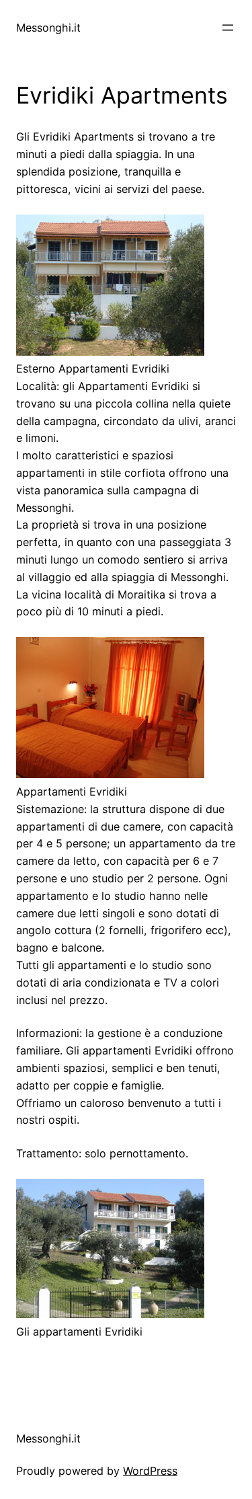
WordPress (150, 1470)
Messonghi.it (48, 27)
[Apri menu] (228, 28)
